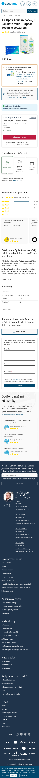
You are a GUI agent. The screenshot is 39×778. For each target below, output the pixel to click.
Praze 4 (15, 97)
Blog (3, 690)
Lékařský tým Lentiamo (10, 713)
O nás (4, 706)
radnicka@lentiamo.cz (23, 552)
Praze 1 (9, 97)
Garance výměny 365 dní (10, 610)
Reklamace (5, 613)
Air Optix (17, 16)
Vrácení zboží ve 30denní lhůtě (12, 606)
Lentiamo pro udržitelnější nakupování (15, 649)
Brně (24, 97)
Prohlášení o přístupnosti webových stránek (16, 584)
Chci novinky (19, 484)
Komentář (7, 349)
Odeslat (19, 385)
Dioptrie (11, 121)
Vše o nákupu (6, 563)
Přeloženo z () (12, 226)
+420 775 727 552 (22, 549)
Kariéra (4, 723)
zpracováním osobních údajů (26, 479)
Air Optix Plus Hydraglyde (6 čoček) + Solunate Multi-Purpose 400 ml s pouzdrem (25, 76)
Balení (5, 120)
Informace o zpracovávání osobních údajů (16, 587)
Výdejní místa (6, 573)
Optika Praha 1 (21, 515)
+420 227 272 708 (22, 506)
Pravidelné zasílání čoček (10, 635)
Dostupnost (6, 127)
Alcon (10, 16)
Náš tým (4, 709)
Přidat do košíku (19, 137)
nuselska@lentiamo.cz (23, 537)
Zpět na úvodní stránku (15, 759)
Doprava (4, 566)
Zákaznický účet (7, 591)
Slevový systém (7, 628)
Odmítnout (23, 775)
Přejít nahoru (26, 759)
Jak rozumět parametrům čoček (12, 687)
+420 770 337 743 (22, 535)
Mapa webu (6, 727)
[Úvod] (2, 15)
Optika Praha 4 (21, 529)
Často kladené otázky (9, 603)
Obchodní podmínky (8, 580)
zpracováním (16, 379)
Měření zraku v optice (9, 642)
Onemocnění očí (7, 683)
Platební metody (7, 570)
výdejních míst (16, 180)
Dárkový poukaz (7, 577)
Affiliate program (7, 639)
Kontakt (4, 720)
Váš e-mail (8, 372)
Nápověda (33, 118)
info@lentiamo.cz (21, 509)
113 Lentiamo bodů (22, 109)
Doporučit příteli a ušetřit (10, 632)
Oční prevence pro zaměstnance (12, 646)
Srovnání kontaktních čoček (11, 694)
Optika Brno (20, 543)
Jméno (6, 364)
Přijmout (13, 775)
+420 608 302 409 (22, 520)
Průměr (24, 121)
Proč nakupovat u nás (9, 716)
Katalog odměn (7, 625)
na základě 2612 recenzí (17, 32)
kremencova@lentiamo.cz (24, 523)
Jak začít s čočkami (8, 680)
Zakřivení (18, 121)
